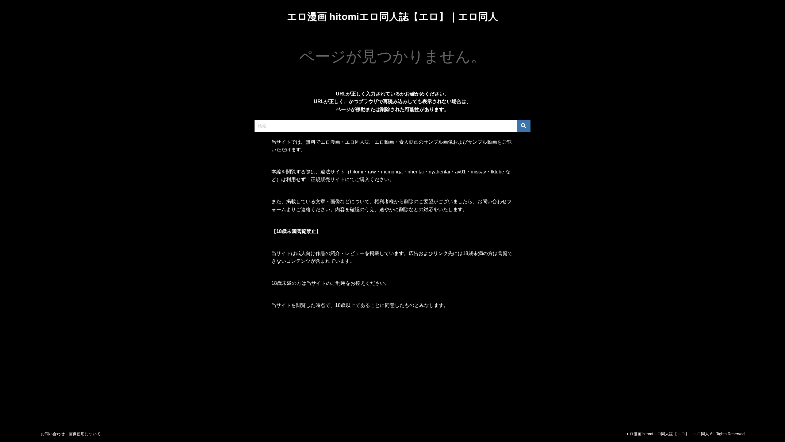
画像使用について (85, 434)
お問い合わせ (53, 434)
